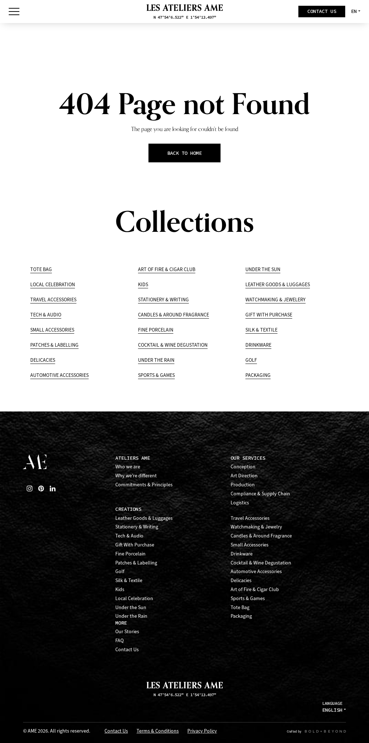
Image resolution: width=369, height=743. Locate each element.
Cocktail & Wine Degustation (173, 345)
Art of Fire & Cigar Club (166, 269)
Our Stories (127, 631)
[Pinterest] (41, 488)
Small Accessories (52, 330)
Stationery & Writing (163, 299)
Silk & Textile (261, 330)
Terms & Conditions (158, 731)
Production (243, 484)
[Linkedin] (52, 488)
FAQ (119, 640)
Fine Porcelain (155, 330)
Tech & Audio (45, 314)
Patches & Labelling (54, 345)
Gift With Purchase (268, 314)
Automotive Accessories (59, 375)
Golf (251, 360)
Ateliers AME (132, 458)
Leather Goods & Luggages (277, 284)
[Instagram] (29, 488)
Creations (128, 509)
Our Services (248, 458)
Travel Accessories (53, 299)
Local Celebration (52, 284)
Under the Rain (156, 360)
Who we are (127, 466)
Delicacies (42, 360)
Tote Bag (41, 269)
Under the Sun (262, 269)
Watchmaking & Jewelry (256, 526)
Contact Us (127, 649)
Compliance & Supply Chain (260, 493)
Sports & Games (156, 375)
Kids (143, 284)
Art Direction (244, 475)
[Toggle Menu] (14, 11)
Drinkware (258, 345)
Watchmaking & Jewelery (275, 299)
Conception (243, 466)
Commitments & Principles (144, 484)
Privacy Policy (202, 731)
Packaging (258, 375)
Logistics (240, 502)
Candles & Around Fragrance (173, 314)
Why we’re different (136, 475)
